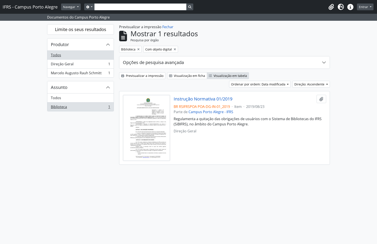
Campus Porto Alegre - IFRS (210, 111)
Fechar (167, 26)
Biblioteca (80, 107)
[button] (331, 7)
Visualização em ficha (189, 76)
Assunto (59, 87)
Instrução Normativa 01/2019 (203, 99)
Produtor (60, 44)
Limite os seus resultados (80, 29)
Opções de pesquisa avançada (153, 62)
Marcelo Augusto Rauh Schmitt (80, 74)
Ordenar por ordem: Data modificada (258, 84)
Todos (56, 55)
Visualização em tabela (230, 76)
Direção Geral (80, 65)
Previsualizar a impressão (144, 76)
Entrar (364, 7)
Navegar (69, 7)
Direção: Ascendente (309, 84)
